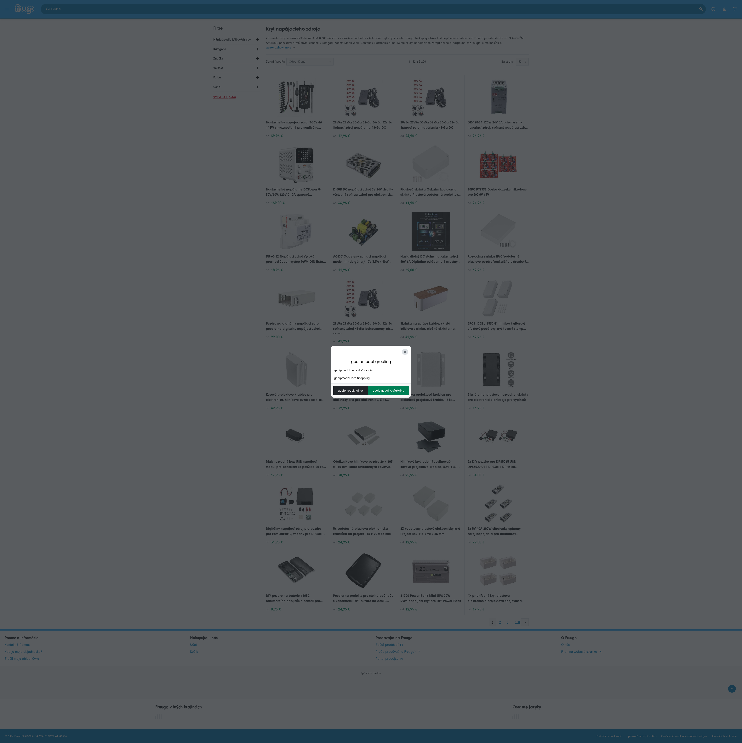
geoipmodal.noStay (350, 390)
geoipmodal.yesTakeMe (388, 390)
